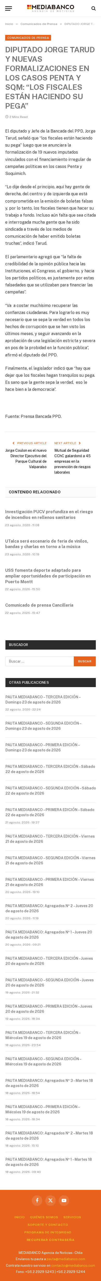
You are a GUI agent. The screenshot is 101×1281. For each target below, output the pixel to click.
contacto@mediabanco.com (73, 1265)
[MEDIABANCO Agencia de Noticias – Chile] (50, 8)
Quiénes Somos (44, 1217)
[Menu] (8, 8)
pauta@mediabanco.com (66, 1259)
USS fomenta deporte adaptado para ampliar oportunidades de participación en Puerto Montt (48, 576)
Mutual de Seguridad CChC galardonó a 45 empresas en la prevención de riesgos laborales (72, 461)
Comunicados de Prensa (28, 37)
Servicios (72, 1217)
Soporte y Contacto (48, 1225)
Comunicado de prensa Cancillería (39, 605)
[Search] (93, 8)
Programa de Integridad (47, 1232)
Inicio (20, 1217)
